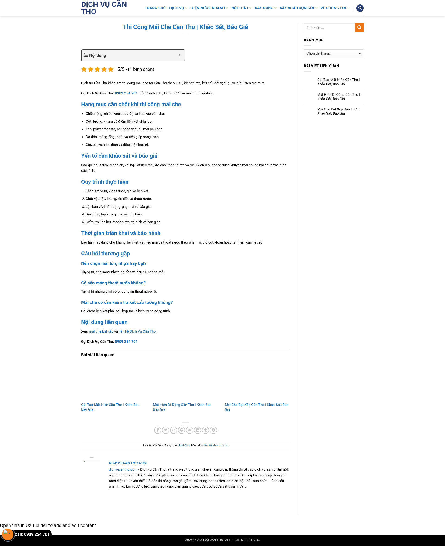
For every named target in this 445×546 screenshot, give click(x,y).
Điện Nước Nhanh (208, 8)
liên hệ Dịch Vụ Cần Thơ (137, 331)
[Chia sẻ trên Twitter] (165, 430)
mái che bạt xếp (101, 331)
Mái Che (184, 445)
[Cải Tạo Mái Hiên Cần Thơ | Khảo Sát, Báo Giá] (113, 382)
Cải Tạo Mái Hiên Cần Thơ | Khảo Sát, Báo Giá (338, 82)
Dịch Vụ (176, 8)
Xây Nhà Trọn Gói (297, 8)
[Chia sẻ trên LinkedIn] (197, 430)
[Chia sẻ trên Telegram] (213, 430)
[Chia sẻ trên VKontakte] (189, 430)
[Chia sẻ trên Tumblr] (205, 430)
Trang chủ (155, 8)
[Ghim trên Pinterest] (181, 430)
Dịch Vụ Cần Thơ (104, 8)
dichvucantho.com (123, 469)
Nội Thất (239, 8)
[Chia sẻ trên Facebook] (157, 430)
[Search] (359, 8)
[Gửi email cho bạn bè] (173, 430)
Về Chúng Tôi (333, 8)
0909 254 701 (126, 93)
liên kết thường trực (216, 445)
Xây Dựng (264, 8)
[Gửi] (359, 27)
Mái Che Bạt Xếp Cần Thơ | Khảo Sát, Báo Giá (338, 111)
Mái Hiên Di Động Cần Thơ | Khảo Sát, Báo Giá (338, 97)
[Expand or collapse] (180, 55)
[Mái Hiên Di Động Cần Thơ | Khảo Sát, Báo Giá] (185, 382)
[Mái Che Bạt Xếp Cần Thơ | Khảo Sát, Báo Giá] (257, 382)
